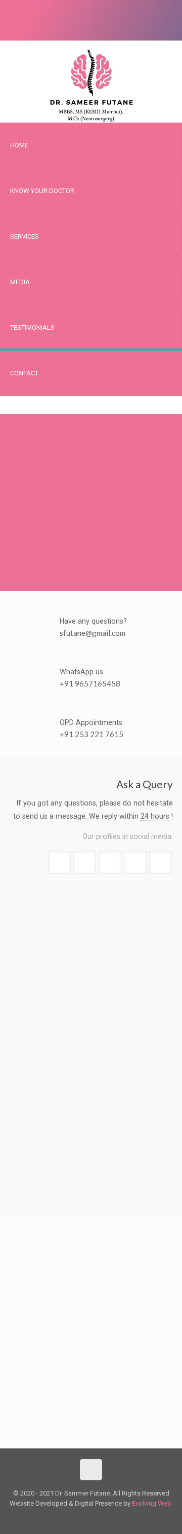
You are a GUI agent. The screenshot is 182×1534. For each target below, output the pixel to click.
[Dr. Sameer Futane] (91, 81)
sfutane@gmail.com (92, 632)
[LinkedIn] (4, 35)
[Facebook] (4, 15)
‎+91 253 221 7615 (91, 734)
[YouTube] (4, 25)
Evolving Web (151, 1503)
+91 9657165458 (90, 683)
